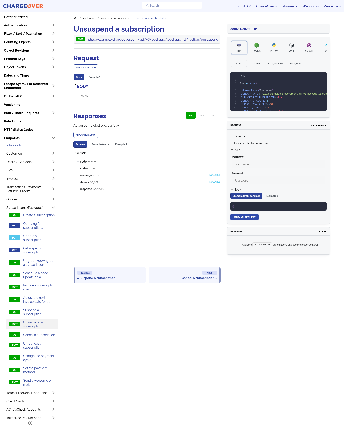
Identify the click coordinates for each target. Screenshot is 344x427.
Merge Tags (332, 6)
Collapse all (318, 125)
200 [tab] (191, 115)
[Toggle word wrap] (307, 77)
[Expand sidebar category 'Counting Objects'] (53, 42)
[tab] (79, 77)
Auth (237, 150)
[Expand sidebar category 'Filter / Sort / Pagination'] (53, 33)
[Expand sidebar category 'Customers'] (53, 153)
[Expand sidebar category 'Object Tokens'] (53, 67)
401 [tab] (214, 115)
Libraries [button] (287, 6)
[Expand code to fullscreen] (322, 77)
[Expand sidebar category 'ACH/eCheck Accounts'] (53, 409)
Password (237, 173)
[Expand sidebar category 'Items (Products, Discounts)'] (53, 392)
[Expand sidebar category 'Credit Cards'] (53, 401)
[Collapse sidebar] (30, 423)
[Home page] (76, 18)
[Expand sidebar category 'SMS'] (53, 170)
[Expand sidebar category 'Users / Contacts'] (53, 161)
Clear (323, 231)
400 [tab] (202, 115)
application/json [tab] (86, 67)
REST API (244, 6)
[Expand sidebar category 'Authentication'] (53, 25)
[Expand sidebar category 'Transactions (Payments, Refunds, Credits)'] (53, 189)
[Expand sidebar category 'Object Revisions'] (53, 50)
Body (237, 189)
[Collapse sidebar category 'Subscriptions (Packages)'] (53, 207)
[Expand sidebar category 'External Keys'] (53, 58)
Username (238, 156)
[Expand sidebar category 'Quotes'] (53, 199)
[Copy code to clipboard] (314, 77)
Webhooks (311, 6)
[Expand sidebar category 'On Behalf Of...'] (53, 96)
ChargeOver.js (266, 6)
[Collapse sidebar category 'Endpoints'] (53, 138)
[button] (30, 85)
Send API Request (244, 217)
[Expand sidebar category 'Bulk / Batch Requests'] (53, 112)
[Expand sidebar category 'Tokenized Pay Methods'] (53, 417)
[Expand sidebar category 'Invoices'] (53, 178)
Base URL (240, 136)
